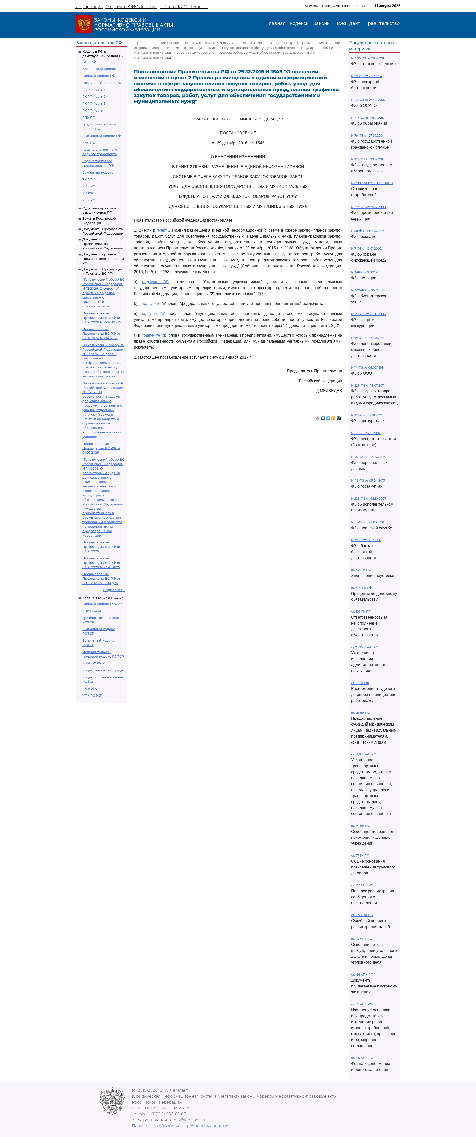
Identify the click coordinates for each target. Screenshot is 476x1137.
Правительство (382, 23)
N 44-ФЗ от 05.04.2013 (368, 480)
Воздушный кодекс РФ (101, 83)
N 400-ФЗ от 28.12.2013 (368, 58)
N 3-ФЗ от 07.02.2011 (366, 272)
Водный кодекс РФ (98, 76)
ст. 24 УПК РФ (361, 939)
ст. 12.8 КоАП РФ (363, 754)
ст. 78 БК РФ (360, 713)
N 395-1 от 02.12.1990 (366, 540)
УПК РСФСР (92, 695)
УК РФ (87, 193)
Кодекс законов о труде (102, 670)
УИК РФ (89, 186)
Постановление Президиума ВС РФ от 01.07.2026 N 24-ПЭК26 (101, 562)
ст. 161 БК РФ (360, 826)
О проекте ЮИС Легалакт (131, 6)
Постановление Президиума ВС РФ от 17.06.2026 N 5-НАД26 (101, 578)
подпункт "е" (153, 313)
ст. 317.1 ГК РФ (361, 588)
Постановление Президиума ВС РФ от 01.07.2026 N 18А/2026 (101, 333)
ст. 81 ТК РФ (360, 683)
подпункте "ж (153, 335)
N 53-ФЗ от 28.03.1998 (367, 522)
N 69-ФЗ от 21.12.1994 (366, 76)
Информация (89, 6)
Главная (276, 23)
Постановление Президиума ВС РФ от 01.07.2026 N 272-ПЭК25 (101, 317)
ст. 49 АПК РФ (362, 1004)
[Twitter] (328, 417)
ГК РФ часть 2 (93, 96)
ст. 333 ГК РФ (361, 570)
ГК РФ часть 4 (94, 110)
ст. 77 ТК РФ (360, 855)
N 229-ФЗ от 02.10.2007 (368, 498)
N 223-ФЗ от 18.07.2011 (367, 385)
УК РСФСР (91, 688)
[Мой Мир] (338, 417)
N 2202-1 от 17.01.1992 (366, 415)
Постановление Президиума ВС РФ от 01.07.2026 (101, 448)
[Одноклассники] (333, 417)
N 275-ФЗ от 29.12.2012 (368, 159)
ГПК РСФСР (92, 611)
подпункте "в (153, 303)
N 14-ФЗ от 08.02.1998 (367, 367)
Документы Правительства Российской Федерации (102, 243)
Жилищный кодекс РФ (101, 136)
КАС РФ (88, 143)
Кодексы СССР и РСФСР (102, 598)
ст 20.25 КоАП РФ (364, 647)
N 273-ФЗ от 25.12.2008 (368, 207)
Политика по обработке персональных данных (180, 1126)
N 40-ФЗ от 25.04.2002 (368, 100)
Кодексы (299, 23)
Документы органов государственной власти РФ (103, 258)
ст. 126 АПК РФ (362, 974)
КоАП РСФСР (93, 663)
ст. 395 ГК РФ (361, 611)
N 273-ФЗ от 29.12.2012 (368, 118)
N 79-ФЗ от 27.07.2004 (368, 135)
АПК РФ (89, 62)
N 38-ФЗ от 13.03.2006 (367, 231)
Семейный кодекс (97, 172)
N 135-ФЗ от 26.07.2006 (368, 314)
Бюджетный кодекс (99, 69)
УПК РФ (89, 200)
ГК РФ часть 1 (93, 89)
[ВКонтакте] (323, 417)
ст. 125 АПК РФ (362, 1058)
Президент (347, 23)
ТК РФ (87, 179)
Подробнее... (114, 590)
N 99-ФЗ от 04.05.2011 (367, 338)
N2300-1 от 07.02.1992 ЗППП (372, 183)
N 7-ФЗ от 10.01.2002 (366, 248)
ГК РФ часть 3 (93, 103)
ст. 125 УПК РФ (362, 915)
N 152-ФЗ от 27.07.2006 (368, 457)
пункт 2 (163, 230)
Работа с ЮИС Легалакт (184, 6)
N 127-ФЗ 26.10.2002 (366, 433)
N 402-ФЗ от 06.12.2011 (368, 290)
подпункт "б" (155, 282)
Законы (321, 23)
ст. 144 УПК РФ (362, 885)
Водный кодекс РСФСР (102, 604)
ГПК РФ (88, 117)
